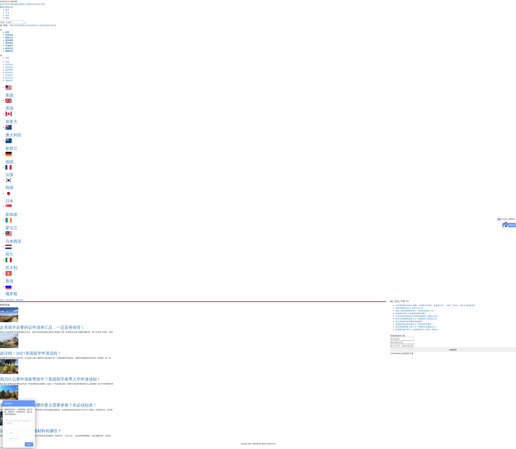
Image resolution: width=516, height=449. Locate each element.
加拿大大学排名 (38, 25)
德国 (9, 161)
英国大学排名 (26, 25)
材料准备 (19, 300)
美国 (9, 95)
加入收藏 (26, 4)
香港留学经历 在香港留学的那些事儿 (410, 313)
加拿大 (11, 121)
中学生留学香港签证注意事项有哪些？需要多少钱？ (417, 316)
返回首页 (4, 4)
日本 (9, 201)
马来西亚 (13, 241)
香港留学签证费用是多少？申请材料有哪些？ (414, 324)
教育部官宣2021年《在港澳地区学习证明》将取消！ (417, 329)
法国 (9, 174)
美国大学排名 (15, 25)
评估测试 (11, 4)
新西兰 (11, 148)
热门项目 (41, 4)
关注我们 (34, 4)
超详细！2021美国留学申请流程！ (31, 353)
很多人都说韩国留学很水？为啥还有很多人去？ (415, 310)
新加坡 (11, 214)
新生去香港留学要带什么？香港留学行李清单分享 (416, 318)
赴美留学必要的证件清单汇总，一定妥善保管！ (42, 327)
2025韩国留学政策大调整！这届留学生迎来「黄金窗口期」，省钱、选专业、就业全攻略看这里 (435, 305)
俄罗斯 (11, 294)
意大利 (11, 267)
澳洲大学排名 (50, 25)
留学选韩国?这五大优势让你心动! (409, 308)
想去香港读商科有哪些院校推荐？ (409, 321)
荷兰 (9, 254)
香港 (9, 281)
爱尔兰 (11, 227)
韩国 (9, 187)
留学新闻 (9, 300)
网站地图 (19, 4)
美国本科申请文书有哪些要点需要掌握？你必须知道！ (48, 405)
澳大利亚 (13, 135)
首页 (2, 300)
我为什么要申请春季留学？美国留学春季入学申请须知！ (50, 379)
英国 (9, 108)
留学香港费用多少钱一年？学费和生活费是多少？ (416, 326)
